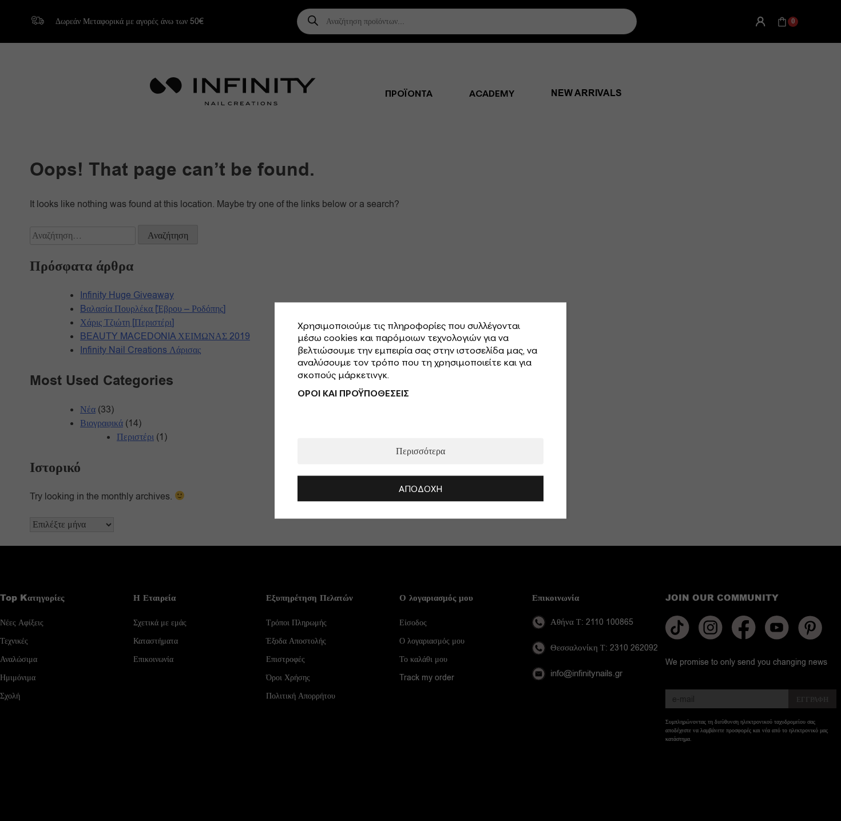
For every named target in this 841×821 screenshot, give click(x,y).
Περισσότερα (420, 451)
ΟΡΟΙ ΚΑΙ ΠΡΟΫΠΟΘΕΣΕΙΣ (353, 393)
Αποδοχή (420, 488)
